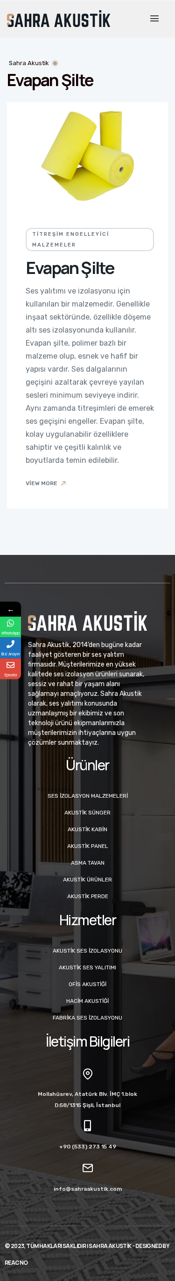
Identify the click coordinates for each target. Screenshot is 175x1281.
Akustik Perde (87, 896)
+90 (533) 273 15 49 (87, 1146)
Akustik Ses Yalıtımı (87, 967)
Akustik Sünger (87, 812)
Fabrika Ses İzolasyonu (87, 1017)
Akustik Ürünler (87, 879)
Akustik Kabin (87, 829)
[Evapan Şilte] (87, 155)
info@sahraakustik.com (88, 1189)
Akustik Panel (87, 846)
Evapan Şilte (70, 267)
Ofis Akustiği (87, 984)
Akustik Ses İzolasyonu (87, 950)
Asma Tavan (88, 863)
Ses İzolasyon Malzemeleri (88, 796)
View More (41, 483)
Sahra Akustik (29, 63)
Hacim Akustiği (87, 1001)
